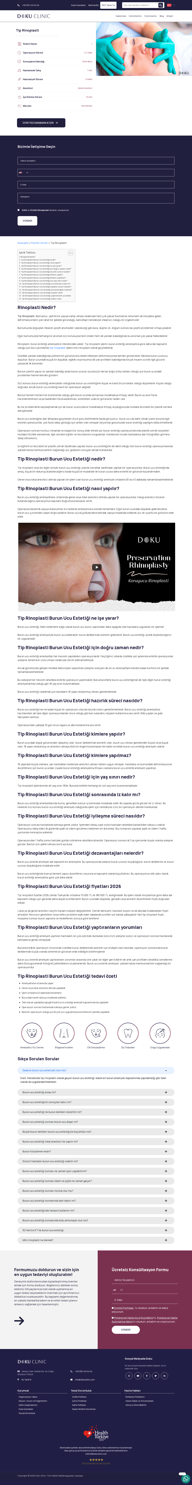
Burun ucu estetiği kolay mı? (39, 1092)
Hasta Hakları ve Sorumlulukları (139, 1401)
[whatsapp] (186, 1478)
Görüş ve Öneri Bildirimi (136, 1405)
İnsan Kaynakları (78, 5)
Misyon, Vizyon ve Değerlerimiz (33, 1401)
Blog (162, 16)
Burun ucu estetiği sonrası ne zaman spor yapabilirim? (54, 1171)
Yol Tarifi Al (26, 1379)
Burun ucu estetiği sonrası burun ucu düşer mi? (50, 1121)
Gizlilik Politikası (124, 1308)
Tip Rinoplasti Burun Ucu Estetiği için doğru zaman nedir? (46, 269)
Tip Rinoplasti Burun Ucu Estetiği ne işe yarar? (41, 266)
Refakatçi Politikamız (135, 1396)
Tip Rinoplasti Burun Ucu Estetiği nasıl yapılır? (41, 263)
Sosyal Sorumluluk (27, 1413)
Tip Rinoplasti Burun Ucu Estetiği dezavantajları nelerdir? (47, 290)
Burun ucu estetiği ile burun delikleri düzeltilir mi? (52, 1112)
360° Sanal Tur (108, 5)
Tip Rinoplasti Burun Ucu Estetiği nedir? (38, 260)
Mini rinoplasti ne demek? (37, 1240)
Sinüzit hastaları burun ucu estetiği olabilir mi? (50, 1161)
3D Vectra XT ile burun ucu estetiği (43, 1230)
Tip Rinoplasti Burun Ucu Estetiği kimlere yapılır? (42, 275)
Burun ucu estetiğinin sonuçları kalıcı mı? (46, 1102)
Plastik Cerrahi (39, 243)
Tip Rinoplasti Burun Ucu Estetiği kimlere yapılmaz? (43, 278)
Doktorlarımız (150, 16)
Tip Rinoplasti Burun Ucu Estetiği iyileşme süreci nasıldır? (46, 287)
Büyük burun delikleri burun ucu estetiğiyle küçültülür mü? (56, 1131)
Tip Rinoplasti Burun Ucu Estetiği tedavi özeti (41, 299)
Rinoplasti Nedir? (28, 257)
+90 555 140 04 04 (30, 5)
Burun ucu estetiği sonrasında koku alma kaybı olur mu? (55, 1220)
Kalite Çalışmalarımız (28, 1405)
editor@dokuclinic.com (96, 1453)
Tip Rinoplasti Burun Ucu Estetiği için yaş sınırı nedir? (44, 281)
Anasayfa (23, 243)
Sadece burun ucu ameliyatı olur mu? (44, 1070)
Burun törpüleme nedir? (36, 1151)
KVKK (24, 210)
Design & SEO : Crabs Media (74, 1476)
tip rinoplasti (58, 347)
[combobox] (21, 172)
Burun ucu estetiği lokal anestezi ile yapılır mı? (50, 1141)
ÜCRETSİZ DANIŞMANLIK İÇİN (38, 122)
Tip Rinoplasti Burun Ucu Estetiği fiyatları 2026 (42, 293)
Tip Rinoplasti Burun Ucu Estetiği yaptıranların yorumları (46, 296)
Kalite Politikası (79, 1405)
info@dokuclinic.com (85, 1379)
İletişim (170, 16)
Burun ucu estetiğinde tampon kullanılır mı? (48, 1210)
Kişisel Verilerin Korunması (84, 1409)
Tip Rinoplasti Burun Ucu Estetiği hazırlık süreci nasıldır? (45, 272)
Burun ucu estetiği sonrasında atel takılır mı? (49, 1200)
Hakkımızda (121, 16)
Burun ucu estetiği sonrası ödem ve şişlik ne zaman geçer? (57, 1181)
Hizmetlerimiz (135, 16)
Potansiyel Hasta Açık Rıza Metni (133, 1317)
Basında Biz (93, 5)
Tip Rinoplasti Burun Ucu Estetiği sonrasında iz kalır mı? (46, 284)
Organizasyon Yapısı (28, 1396)
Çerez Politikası (79, 1401)
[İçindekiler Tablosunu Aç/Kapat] (69, 253)
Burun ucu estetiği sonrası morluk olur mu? (47, 1190)
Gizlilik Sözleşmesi (39, 210)
